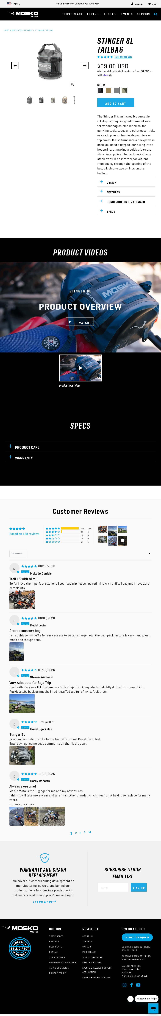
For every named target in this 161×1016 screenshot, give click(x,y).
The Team (87, 941)
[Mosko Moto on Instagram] (125, 984)
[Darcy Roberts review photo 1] (16, 816)
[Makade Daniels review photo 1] (22, 599)
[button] (93, 13)
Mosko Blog (89, 951)
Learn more (43, 901)
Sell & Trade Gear (92, 956)
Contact (53, 951)
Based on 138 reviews (24, 533)
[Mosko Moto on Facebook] (131, 984)
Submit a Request (137, 937)
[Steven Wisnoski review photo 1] (22, 703)
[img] (29, 565)
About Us (87, 935)
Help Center (56, 946)
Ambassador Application (96, 976)
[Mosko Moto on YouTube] (138, 984)
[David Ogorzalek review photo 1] (22, 755)
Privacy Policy (57, 972)
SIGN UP (138, 887)
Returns (54, 941)
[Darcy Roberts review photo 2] (31, 816)
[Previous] (15, 65)
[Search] (155, 13)
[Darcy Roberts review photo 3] (52, 816)
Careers (87, 946)
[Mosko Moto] (22, 14)
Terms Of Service (59, 967)
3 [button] (80, 832)
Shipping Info (57, 956)
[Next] (85, 65)
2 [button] (76, 832)
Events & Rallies (92, 962)
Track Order (56, 935)
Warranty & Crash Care (62, 962)
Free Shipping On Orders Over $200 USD (77, 3)
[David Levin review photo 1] (16, 651)
